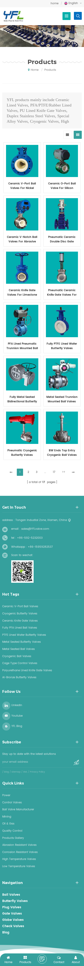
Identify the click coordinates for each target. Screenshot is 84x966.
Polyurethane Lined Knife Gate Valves (27, 670)
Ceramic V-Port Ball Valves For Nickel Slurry (22, 186)
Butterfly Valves (15, 901)
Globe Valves (13, 920)
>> (63, 472)
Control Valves (12, 802)
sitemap (16, 772)
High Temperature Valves (19, 859)
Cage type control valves (19, 663)
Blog (5, 932)
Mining (6, 817)
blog (6, 772)
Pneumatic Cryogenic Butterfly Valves (22, 452)
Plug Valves (11, 907)
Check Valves (13, 926)
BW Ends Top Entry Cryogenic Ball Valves (62, 452)
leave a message (42, 959)
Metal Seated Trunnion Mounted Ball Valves (62, 399)
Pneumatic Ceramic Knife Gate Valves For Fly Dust (62, 292)
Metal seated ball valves (18, 649)
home (54, 3)
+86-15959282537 (40, 547)
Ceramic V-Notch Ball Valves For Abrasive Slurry (22, 239)
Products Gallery (13, 838)
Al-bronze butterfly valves (19, 677)
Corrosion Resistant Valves (20, 852)
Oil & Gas (8, 824)
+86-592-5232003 (30, 538)
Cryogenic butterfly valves (19, 614)
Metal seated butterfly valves (21, 642)
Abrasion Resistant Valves (19, 845)
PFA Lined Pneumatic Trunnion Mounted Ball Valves (22, 346)
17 (54, 472)
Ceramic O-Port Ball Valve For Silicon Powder (62, 186)
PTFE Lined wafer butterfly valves (24, 635)
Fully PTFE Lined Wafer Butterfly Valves (62, 346)
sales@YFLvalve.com (35, 529)
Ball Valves (11, 895)
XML (25, 772)
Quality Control (12, 831)
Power (6, 795)
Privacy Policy (37, 772)
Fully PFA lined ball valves (19, 628)
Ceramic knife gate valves (20, 621)
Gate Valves (12, 913)
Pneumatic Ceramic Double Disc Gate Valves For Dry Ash (61, 239)
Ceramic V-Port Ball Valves (20, 606)
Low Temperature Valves (18, 866)
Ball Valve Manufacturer (18, 809)
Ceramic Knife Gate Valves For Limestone (22, 292)
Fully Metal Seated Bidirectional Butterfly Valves (22, 399)
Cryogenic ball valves (16, 656)
